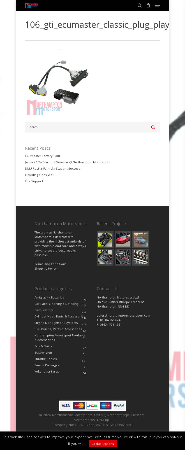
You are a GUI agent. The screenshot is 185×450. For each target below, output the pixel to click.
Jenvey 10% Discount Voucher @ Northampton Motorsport (67, 162)
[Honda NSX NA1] (123, 239)
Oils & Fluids (44, 346)
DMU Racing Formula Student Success (52, 168)
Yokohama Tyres (47, 371)
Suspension (43, 352)
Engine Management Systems (56, 323)
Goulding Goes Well (39, 175)
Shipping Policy (46, 268)
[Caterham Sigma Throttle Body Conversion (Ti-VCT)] (105, 257)
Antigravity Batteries (50, 297)
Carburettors (44, 310)
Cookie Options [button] (103, 444)
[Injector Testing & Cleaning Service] (140, 257)
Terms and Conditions (51, 264)
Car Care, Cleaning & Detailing (57, 304)
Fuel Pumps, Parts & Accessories (58, 329)
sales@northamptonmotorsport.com (123, 315)
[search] (139, 5)
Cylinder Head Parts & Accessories (60, 316)
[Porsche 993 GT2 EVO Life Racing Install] (140, 239)
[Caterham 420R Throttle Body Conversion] (105, 239)
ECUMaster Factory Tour (42, 156)
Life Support (34, 181)
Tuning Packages (47, 365)
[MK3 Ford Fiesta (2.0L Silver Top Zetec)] (123, 257)
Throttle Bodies (46, 359)
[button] (157, 5)
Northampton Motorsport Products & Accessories (60, 337)
